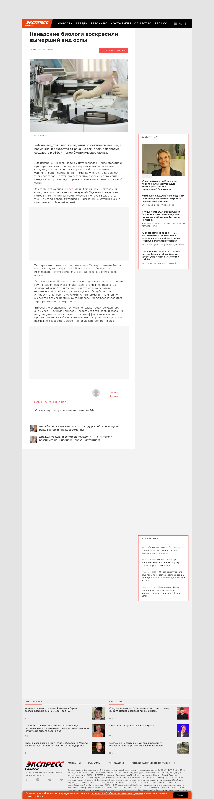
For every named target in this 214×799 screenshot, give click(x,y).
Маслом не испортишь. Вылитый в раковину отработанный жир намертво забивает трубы (136, 744)
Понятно (181, 795)
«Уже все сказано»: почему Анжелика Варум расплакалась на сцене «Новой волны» (51, 709)
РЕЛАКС (161, 23)
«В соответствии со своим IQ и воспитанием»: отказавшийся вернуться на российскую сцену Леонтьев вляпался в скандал (161, 237)
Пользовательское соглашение (153, 763)
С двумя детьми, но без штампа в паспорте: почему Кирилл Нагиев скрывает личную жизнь (139, 709)
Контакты (74, 762)
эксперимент (59, 402)
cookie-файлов (34, 796)
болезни (38, 402)
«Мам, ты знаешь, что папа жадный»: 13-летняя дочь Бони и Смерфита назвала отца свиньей (163, 198)
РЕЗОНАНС (99, 23)
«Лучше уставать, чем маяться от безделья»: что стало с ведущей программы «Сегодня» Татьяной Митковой (161, 216)
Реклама (94, 762)
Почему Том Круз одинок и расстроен (131, 725)
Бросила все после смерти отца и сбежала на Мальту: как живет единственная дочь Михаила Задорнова (56, 744)
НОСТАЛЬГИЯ (121, 23)
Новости (65, 23)
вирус (48, 402)
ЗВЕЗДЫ (82, 23)
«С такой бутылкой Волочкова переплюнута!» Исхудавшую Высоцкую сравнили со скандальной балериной (159, 185)
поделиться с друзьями (114, 50)
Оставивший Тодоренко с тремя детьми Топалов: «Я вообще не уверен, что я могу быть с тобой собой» (161, 255)
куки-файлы (115, 763)
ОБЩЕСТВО (143, 23)
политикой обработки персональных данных (117, 793)
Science (68, 189)
